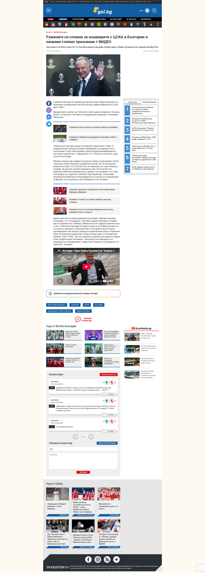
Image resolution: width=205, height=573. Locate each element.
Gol (78, 1)
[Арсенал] (118, 24)
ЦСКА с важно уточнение (70, 346)
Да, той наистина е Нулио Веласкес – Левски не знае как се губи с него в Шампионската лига (57, 539)
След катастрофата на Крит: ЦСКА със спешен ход (72, 360)
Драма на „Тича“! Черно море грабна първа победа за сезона (72, 334)
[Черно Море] (59, 24)
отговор (110, 394)
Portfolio (118, 568)
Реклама (119, 566)
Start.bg (132, 1)
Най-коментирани (149, 102)
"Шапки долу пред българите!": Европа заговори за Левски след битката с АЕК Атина (144, 159)
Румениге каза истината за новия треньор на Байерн (93, 127)
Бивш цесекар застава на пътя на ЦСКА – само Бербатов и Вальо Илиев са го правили (82, 507)
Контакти (112, 566)
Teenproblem (98, 1)
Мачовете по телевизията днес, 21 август (108, 506)
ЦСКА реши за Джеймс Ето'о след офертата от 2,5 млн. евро (143, 148)
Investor (52, 1)
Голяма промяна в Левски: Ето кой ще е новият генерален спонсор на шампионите (143, 110)
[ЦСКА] (46, 24)
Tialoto (82, 1)
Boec (149, 1)
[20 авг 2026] (83, 494)
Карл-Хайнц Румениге (56, 305)
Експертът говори (86, 547)
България (99, 305)
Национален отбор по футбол (59, 311)
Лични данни (126, 568)
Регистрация (110, 443)
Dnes (57, 1)
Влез (101, 443)
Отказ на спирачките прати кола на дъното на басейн (149, 348)
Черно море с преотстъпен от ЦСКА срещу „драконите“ (110, 347)
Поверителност (128, 566)
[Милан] (157, 24)
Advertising (111, 568)
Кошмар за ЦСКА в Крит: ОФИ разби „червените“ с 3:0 (144, 138)
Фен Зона (64, 547)
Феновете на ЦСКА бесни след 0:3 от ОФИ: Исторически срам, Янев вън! (144, 121)
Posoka (145, 1)
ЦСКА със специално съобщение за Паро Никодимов (111, 361)
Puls (92, 1)
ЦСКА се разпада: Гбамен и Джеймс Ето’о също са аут (143, 129)
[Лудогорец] (72, 24)
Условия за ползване (141, 566)
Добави (83, 472)
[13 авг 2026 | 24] (57, 526)
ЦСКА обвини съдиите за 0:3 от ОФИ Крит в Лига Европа (143, 168)
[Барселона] (79, 24)
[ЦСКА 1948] (66, 24)
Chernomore (138, 1)
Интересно (63, 515)
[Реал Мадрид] (85, 24)
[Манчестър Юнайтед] (124, 24)
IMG (46, 2)
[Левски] (53, 24)
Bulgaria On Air (71, 1)
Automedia (106, 1)
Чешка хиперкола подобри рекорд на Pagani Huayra (148, 361)
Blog (128, 1)
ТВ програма (114, 515)
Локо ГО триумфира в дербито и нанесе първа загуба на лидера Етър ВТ (111, 334)
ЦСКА (87, 305)
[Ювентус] (144, 24)
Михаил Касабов (83, 311)
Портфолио (154, 566)
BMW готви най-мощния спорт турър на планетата (148, 336)
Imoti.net (112, 1)
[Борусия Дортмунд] (98, 24)
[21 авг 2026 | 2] (57, 494)
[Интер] (151, 24)
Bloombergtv (62, 1)
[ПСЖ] (138, 24)
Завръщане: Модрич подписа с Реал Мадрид (56, 506)
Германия (75, 305)
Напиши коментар (87, 319)
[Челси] (105, 24)
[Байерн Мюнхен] (92, 24)
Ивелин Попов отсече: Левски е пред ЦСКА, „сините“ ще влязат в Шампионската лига (83, 538)
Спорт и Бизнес (113, 547)
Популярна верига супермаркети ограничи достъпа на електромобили (148, 374)
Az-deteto (123, 1)
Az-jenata (87, 1)
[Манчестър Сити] (111, 24)
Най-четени (132, 102)
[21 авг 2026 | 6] (109, 494)
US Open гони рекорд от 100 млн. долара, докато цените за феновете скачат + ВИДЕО (108, 539)
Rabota (117, 1)
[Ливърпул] (131, 24)
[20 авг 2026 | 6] (83, 526)
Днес (143, 11)
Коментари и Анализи (85, 515)
